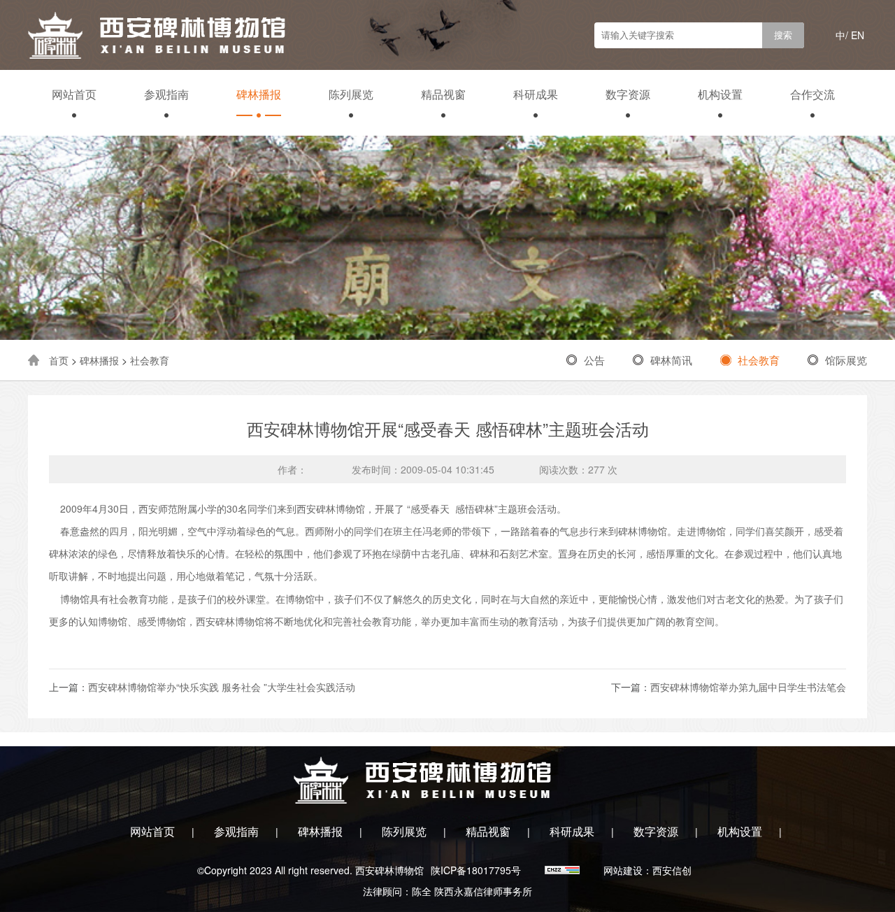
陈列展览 (351, 94)
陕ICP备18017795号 (476, 870)
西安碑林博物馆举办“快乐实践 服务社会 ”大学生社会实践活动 (221, 687)
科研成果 (535, 94)
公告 (594, 359)
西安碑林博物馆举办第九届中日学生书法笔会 (748, 687)
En (857, 35)
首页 (59, 360)
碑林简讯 (671, 359)
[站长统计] (563, 870)
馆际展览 (846, 359)
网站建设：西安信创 (647, 870)
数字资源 (628, 94)
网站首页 (74, 94)
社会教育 (149, 360)
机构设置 (720, 94)
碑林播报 (258, 94)
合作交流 (812, 94)
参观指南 (166, 94)
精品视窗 (443, 94)
